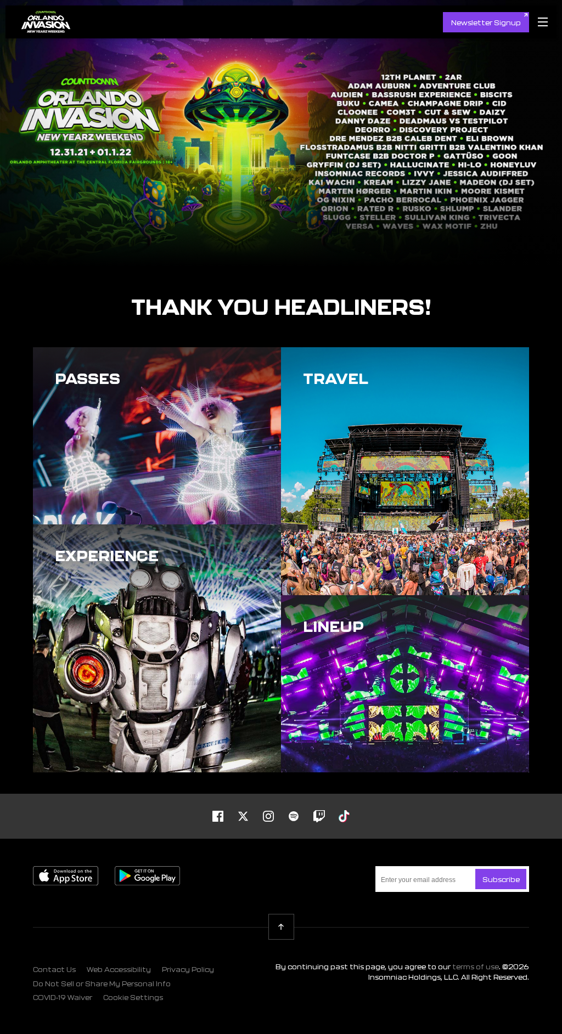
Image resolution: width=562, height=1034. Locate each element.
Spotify (294, 816)
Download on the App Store (65, 875)
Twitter (243, 816)
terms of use (475, 966)
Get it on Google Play (147, 875)
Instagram (268, 816)
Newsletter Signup (486, 22)
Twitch (319, 816)
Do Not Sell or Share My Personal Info (102, 983)
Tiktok (344, 816)
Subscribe (501, 879)
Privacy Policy (188, 969)
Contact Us (54, 969)
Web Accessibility (119, 969)
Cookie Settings (133, 997)
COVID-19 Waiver (62, 997)
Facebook (218, 816)
